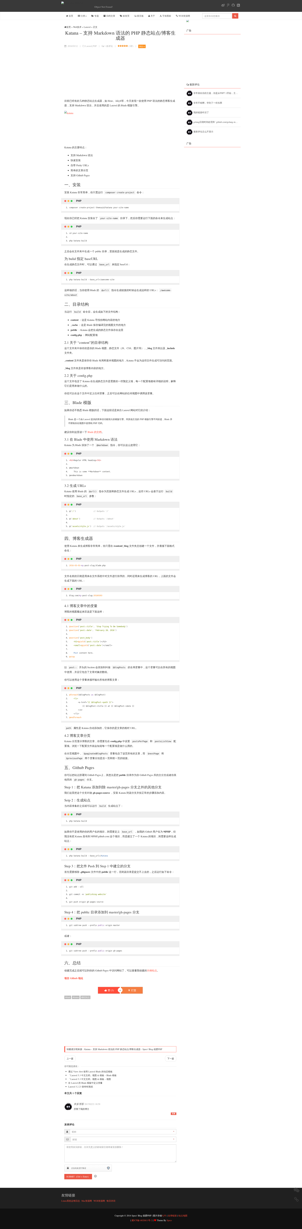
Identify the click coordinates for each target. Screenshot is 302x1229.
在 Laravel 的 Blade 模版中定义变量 (85, 1082)
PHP (95, 46)
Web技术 (77, 26)
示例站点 (152, 970)
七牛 (164, 1215)
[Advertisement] (120, 73)
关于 (152, 15)
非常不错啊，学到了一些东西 (208, 102)
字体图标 (166, 15)
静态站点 (86, 997)
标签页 (125, 15)
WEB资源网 (184, 15)
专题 (96, 15)
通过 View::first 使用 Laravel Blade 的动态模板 (90, 1071)
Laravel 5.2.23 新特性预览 (80, 1086)
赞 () (110, 990)
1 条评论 (108, 46)
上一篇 (70, 1058)
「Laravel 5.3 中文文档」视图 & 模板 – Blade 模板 (92, 1075)
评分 (141, 46)
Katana (76, 997)
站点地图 (183, 1215)
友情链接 (172, 1215)
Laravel (87, 26)
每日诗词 (110, 1200)
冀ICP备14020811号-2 (141, 1220)
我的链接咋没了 (201, 112)
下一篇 (170, 1058)
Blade (68, 997)
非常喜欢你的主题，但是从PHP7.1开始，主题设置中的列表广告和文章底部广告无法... (217, 93)
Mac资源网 (86, 1200)
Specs (169, 1220)
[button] (95, 1176)
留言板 (140, 15)
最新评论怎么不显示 (203, 131)
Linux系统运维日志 (70, 1200)
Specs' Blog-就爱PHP (152, 1049)
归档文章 (110, 15)
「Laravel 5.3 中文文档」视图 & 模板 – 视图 (89, 1079)
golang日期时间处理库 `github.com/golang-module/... (217, 121)
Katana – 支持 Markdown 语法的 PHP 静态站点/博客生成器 (112, 1049)
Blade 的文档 (95, 432)
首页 (70, 15)
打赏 (133, 990)
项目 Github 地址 (73, 978)
